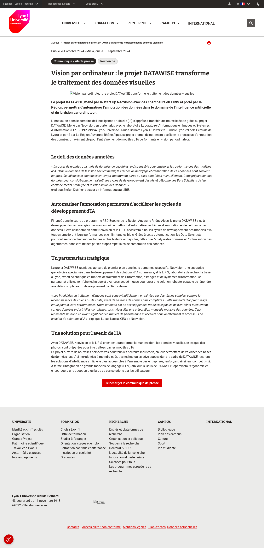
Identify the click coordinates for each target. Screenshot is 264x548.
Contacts (73, 527)
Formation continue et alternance (83, 448)
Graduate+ (68, 457)
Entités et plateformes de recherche (126, 432)
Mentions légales (134, 527)
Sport (161, 443)
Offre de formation (73, 434)
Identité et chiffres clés (27, 429)
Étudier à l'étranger (73, 439)
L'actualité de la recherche (127, 453)
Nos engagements (24, 457)
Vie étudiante (167, 448)
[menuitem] (229, 4)
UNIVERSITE (71, 23)
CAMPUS (167, 23)
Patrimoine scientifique (27, 443)
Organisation (21, 434)
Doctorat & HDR (120, 448)
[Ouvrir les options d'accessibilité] (9, 539)
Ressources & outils (59, 3)
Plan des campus (169, 434)
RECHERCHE (137, 23)
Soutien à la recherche (124, 443)
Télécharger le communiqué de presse (132, 383)
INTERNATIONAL (201, 23)
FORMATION (104, 23)
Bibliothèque (166, 429)
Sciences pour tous (122, 462)
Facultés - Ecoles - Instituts (18, 3)
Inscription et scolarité (76, 453)
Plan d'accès (157, 527)
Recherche (107, 61)
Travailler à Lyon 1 (24, 448)
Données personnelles (182, 527)
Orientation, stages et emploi (80, 443)
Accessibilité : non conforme (101, 527)
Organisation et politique (126, 439)
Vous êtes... (92, 3)
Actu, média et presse (26, 453)
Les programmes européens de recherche (130, 469)
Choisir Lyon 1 (70, 429)
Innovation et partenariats (126, 457)
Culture (163, 439)
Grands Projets (22, 439)
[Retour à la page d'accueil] (19, 21)
